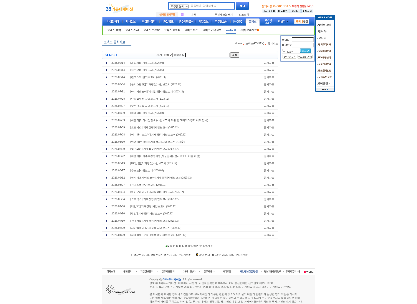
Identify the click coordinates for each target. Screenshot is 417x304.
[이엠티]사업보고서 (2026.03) (147, 113)
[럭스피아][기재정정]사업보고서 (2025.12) (154, 148)
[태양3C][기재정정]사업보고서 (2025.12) (153, 206)
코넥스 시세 (132, 30)
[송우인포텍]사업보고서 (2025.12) (149, 105)
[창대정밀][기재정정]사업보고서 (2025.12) (154, 220)
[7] (183, 245)
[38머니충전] (301, 20)
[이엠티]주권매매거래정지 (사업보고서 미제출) (157, 141)
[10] (193, 245)
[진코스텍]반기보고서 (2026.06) (148, 77)
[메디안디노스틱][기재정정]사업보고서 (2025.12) (158, 134)
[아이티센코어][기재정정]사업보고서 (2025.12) (157, 91)
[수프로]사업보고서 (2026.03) (147, 170)
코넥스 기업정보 (211, 30)
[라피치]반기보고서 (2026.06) (147, 62)
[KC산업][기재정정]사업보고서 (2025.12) (153, 163)
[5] (177, 245)
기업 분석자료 (248, 30)
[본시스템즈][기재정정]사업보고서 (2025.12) (155, 84)
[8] (186, 245)
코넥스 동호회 (172, 30)
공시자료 (231, 30)
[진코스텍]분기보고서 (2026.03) (148, 184)
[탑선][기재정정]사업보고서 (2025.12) (151, 213)
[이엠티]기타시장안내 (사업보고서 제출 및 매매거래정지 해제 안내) (169, 120)
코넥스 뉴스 (191, 30)
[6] (180, 245)
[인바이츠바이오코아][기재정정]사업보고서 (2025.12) (161, 177)
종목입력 (179, 55)
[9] (189, 245)
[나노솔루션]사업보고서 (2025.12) (149, 98)
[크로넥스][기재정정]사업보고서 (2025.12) (154, 127)
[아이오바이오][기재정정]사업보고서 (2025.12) (157, 192)
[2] (168, 245)
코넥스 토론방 (151, 30)
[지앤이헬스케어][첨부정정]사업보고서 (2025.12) (158, 235)
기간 (159, 55)
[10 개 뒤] (208, 245)
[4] (174, 245)
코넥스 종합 (114, 30)
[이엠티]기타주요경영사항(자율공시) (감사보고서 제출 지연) (165, 156)
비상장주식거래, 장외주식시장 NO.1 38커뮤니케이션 (161, 254)
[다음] (199, 245)
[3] (171, 245)
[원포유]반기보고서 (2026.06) (147, 70)
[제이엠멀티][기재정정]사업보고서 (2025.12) (155, 227)
